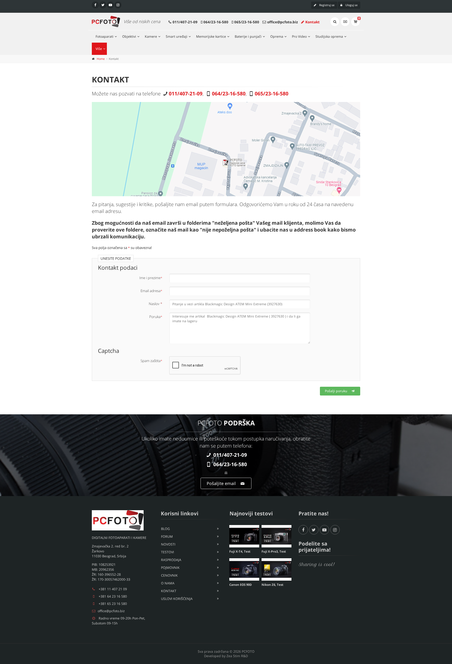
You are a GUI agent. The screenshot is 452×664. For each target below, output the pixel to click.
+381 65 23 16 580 (113, 603)
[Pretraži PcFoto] (334, 21)
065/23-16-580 (246, 22)
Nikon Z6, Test (272, 585)
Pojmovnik (170, 567)
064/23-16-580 (215, 22)
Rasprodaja (171, 560)
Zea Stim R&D (237, 656)
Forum (167, 536)
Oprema (276, 36)
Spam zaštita (151, 360)
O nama (167, 583)
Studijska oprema (329, 36)
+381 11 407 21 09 (113, 589)
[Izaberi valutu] (345, 21)
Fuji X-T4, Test (239, 551)
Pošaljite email (222, 483)
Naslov (155, 303)
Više (99, 48)
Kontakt (312, 22)
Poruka (155, 316)
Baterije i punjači (248, 36)
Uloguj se (351, 5)
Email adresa (151, 290)
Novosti (168, 544)
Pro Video (299, 36)
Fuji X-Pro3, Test (274, 551)
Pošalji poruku (336, 391)
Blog (165, 528)
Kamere (151, 36)
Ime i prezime (150, 277)
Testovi (167, 552)
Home (101, 59)
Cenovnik (169, 575)
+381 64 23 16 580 (113, 596)
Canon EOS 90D (240, 585)
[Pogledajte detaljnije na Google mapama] (226, 149)
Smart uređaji (176, 36)
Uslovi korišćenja (177, 598)
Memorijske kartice (211, 36)
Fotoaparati (104, 36)
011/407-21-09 (185, 22)
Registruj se (327, 5)
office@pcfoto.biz (282, 22)
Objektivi (129, 36)
